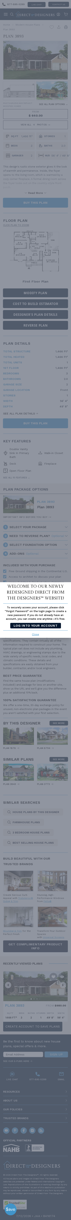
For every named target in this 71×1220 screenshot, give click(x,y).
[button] (11, 1209)
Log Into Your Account (35, 625)
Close (35, 634)
